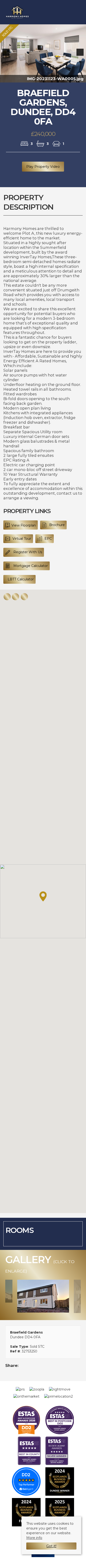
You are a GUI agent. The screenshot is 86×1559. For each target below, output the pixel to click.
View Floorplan (23, 529)
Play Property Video (43, 170)
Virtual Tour (21, 542)
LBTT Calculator (21, 583)
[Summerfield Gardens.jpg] (43, 1299)
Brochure (57, 528)
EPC (48, 542)
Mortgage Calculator (30, 569)
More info (34, 1538)
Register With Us (27, 556)
